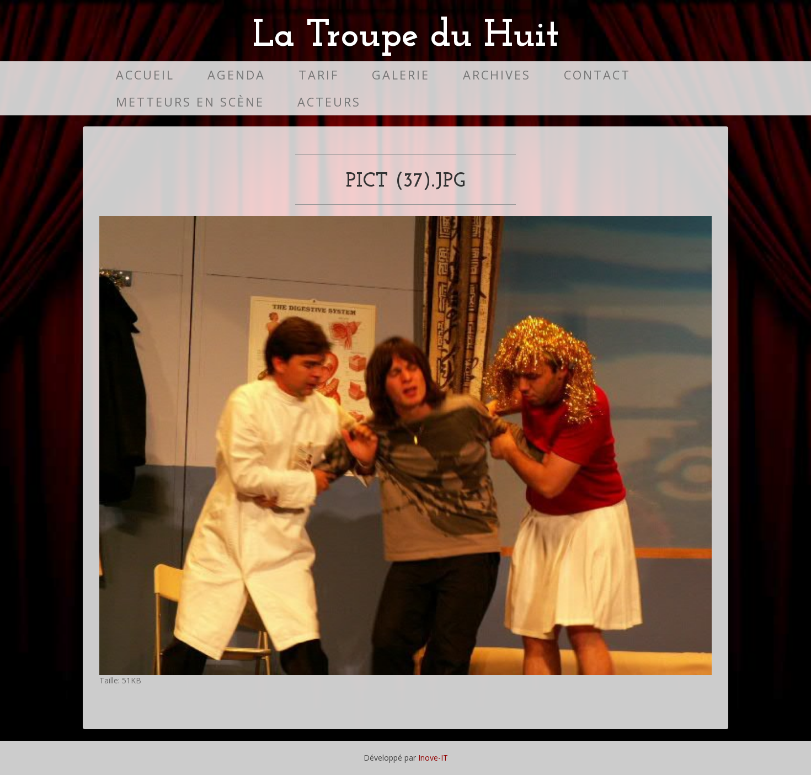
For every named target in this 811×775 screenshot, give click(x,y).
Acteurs (329, 102)
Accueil (145, 75)
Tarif (318, 75)
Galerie (401, 75)
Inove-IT (433, 757)
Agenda (236, 75)
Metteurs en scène (190, 102)
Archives (497, 75)
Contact (597, 75)
